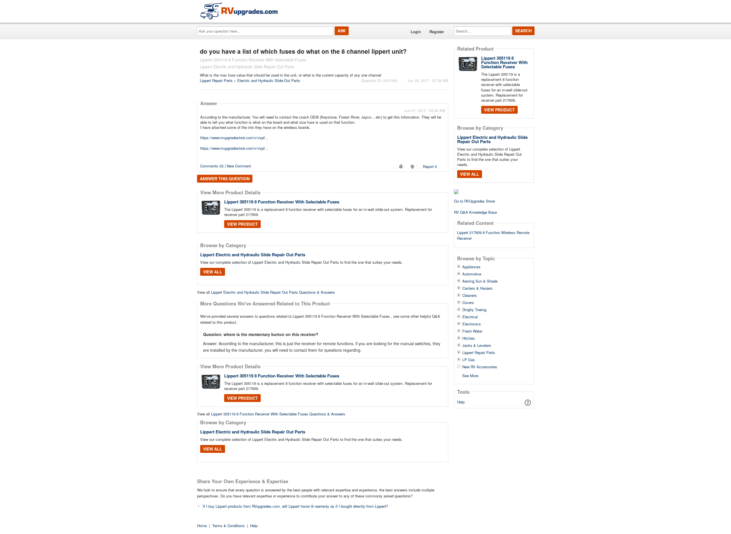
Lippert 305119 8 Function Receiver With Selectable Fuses (281, 202)
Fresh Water (472, 331)
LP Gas (468, 360)
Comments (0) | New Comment (225, 166)
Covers (468, 303)
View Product (242, 224)
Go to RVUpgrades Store (474, 201)
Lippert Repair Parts (216, 80)
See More (470, 375)
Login (416, 31)
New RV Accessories (479, 367)
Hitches (468, 338)
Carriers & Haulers (477, 288)
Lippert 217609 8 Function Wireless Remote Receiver (493, 235)
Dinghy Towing (474, 310)
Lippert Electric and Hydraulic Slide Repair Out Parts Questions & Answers (273, 292)
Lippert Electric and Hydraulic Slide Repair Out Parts (252, 254)
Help (461, 402)
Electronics (471, 324)
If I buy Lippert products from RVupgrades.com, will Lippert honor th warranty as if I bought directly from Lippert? (295, 506)
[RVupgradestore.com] (239, 10)
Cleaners (469, 295)
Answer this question (225, 178)
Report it (430, 166)
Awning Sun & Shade (479, 281)
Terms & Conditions (228, 525)
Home (202, 525)
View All (212, 272)
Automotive (471, 274)
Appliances (471, 267)
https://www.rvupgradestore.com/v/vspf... (234, 137)
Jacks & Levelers (476, 345)
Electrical (470, 317)
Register (436, 31)
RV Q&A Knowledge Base (475, 212)
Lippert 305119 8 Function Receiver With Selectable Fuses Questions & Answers (278, 414)
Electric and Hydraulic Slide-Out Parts (268, 80)
